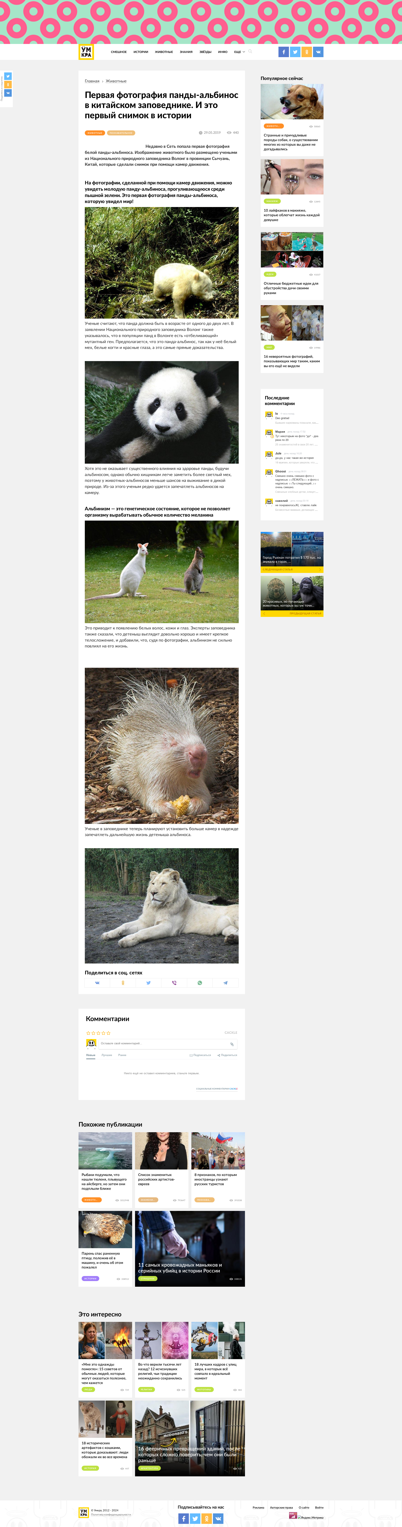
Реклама (258, 1507)
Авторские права (281, 1507)
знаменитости (149, 1200)
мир (269, 347)
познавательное (121, 133)
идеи (270, 274)
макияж (272, 201)
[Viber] (174, 983)
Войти (319, 1507)
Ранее (122, 1055)
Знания (186, 52)
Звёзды (205, 52)
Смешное (119, 52)
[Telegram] (225, 983)
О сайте (304, 1507)
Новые (90, 1055)
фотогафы (204, 1390)
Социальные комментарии (217, 1089)
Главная (92, 81)
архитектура (149, 1468)
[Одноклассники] (8, 84)
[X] (8, 76)
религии (146, 1390)
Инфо (222, 52)
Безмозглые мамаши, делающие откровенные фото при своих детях (316, 509)
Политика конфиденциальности (111, 1514)
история (90, 1468)
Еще (238, 52)
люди (88, 1390)
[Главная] (86, 52)
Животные (164, 52)
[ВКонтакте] (8, 93)
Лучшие (107, 1055)
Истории (141, 52)
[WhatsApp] (200, 983)
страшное (148, 1279)
